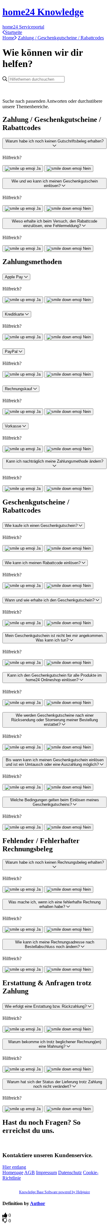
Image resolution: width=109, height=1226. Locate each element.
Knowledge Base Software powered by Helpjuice (54, 1192)
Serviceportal (31, 26)
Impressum (46, 1172)
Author (37, 1203)
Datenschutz (70, 1172)
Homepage (12, 1172)
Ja (38, 168)
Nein (87, 168)
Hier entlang (14, 1167)
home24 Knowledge (43, 11)
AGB (29, 1172)
